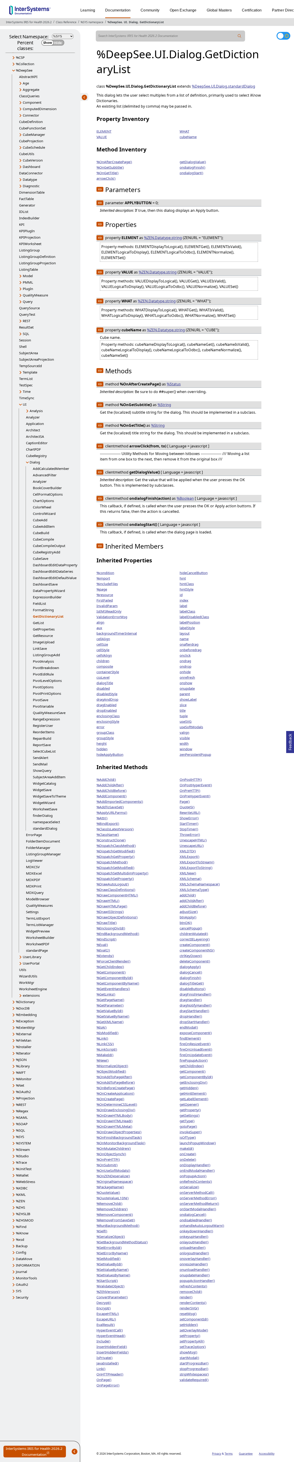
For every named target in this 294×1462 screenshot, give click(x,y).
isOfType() (188, 1137)
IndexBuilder (29, 218)
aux (99, 627)
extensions (31, 995)
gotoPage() (188, 1126)
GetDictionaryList (152, 22)
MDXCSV (33, 867)
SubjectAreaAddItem (49, 777)
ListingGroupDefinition (37, 256)
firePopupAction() (194, 1060)
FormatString (43, 610)
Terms (229, 1454)
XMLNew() (188, 873)
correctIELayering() (195, 939)
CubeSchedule (34, 147)
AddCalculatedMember (51, 468)
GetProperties (44, 629)
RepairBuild (42, 738)
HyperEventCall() (109, 1330)
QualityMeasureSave (49, 712)
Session (25, 340)
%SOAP (22, 1124)
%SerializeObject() (110, 1236)
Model (28, 275)
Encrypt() (103, 1308)
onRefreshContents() (196, 1181)
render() (186, 1297)
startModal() (189, 1357)
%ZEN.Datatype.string (163, 237)
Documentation (117, 10)
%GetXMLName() (110, 1021)
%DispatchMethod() (112, 862)
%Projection (25, 1098)
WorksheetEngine (33, 989)
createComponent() (195, 944)
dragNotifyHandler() (196, 1005)
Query (28, 301)
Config (21, 1252)
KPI (21, 224)
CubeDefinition (31, 121)
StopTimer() (189, 829)
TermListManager (40, 924)
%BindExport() (107, 823)
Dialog (133, 22)
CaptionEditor (37, 443)
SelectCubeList (44, 751)
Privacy (216, 1454)
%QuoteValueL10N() (112, 1198)
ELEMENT (103, 131)
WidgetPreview (38, 931)
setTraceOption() (193, 1346)
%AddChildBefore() (111, 790)
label (183, 605)
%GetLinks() (105, 994)
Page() (185, 801)
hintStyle (186, 589)
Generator (27, 205)
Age (26, 83)
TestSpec (26, 385)
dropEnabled (106, 710)
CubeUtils (26, 153)
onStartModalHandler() (198, 1209)
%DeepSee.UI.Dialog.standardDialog (223, 86)
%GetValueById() (109, 1010)
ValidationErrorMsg (111, 616)
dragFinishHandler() (195, 994)
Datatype (30, 179)
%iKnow (22, 1233)
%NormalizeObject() (112, 1065)
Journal (21, 1271)
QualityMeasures (39, 905)
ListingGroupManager (43, 854)
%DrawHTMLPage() (111, 906)
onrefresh (187, 677)
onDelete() (188, 1159)
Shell (23, 346)
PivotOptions (43, 687)
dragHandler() (191, 999)
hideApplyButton (109, 754)
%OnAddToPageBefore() (115, 1082)
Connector (31, 115)
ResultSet (26, 327)
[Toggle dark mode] (283, 36)
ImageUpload (43, 642)
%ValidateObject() (110, 1286)
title (183, 710)
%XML (21, 1194)
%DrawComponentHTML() (117, 895)
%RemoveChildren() (112, 1209)
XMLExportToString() (196, 867)
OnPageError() (107, 1385)
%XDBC (22, 1188)
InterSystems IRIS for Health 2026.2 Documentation (36, 1451)
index (184, 600)
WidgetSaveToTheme (49, 796)
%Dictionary (25, 1001)
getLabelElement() (194, 1098)
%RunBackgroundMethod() (117, 1225)
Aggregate (31, 89)
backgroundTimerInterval (116, 633)
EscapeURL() (106, 1319)
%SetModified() (108, 1258)
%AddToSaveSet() (110, 807)
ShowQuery (42, 770)
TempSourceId (30, 365)
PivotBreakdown (46, 667)
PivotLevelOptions (47, 680)
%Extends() (105, 955)
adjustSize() (189, 911)
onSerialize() (189, 1187)
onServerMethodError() (198, 1198)
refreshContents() (193, 1286)
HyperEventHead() (110, 1335)
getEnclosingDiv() (193, 1082)
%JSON (21, 1059)
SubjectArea (28, 353)
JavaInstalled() (107, 1363)
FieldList (39, 603)
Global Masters (219, 10)
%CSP (20, 57)
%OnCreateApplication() (115, 1093)
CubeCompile (43, 539)
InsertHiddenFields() (112, 1352)
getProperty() (190, 1110)
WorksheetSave (45, 809)
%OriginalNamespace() (114, 1181)
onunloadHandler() (195, 1269)
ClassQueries (29, 96)
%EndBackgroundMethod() (117, 933)
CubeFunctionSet (32, 128)
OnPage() (103, 1379)
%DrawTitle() (106, 922)
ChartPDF (33, 449)
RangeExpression (46, 719)
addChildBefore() (193, 906)
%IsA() (101, 1027)
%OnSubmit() (107, 1165)
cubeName (188, 136)
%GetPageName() (110, 999)
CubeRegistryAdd (46, 552)
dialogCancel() (191, 972)
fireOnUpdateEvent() (196, 1054)
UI (125, 22)
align (100, 622)
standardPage (37, 950)
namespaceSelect (46, 822)
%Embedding (26, 1014)
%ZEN (20, 1201)
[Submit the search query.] (239, 36)
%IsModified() (107, 1032)
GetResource (43, 635)
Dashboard (31, 166)
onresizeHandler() (194, 1264)
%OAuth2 (23, 1091)
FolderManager (38, 847)
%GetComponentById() (114, 977)
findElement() (190, 1038)
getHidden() (189, 1087)
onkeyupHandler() (194, 1236)
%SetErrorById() (109, 1247)
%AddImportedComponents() (119, 801)
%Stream (23, 1149)
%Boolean (185, 498)
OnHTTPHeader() (109, 1374)
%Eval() (102, 944)
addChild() (188, 895)
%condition (105, 572)
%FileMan (23, 1040)
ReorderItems (43, 732)
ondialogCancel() (193, 1214)
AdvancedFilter (45, 475)
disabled (103, 688)
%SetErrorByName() (112, 1253)
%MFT (20, 1072)
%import (103, 578)
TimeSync (26, 398)
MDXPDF (33, 879)
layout (184, 633)
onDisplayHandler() (195, 1165)
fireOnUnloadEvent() (196, 1049)
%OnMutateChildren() (113, 1148)
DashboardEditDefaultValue (54, 577)
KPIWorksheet (30, 243)
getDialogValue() (193, 161)
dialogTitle (104, 683)
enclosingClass (108, 716)
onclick (185, 655)
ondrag (185, 660)
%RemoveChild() (109, 1203)
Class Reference (66, 22)
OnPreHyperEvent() (195, 796)
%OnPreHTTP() (108, 1159)
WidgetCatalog (44, 783)
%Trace (21, 1162)
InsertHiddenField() (111, 1346)
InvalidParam (107, 605)
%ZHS (20, 1207)
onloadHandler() (193, 1247)
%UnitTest (23, 1168)
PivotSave (40, 700)
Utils (22, 969)
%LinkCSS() (105, 1043)
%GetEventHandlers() (113, 988)
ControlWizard (44, 513)
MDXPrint (33, 886)
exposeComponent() (196, 1032)
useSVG (186, 721)
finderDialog (43, 815)
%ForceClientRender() (113, 961)
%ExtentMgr (25, 1027)
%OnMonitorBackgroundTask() (120, 1143)
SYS (18, 1291)
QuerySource (29, 308)
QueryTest (27, 314)
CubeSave (40, 558)
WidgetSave (42, 789)
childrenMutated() (194, 933)
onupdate (187, 688)
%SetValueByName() (112, 1269)
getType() (187, 1121)
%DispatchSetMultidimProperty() (122, 873)
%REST (21, 1104)
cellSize (102, 644)
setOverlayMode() (194, 1330)
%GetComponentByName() (117, 983)
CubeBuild (41, 532)
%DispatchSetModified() (115, 867)
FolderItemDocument (43, 841)
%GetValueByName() (112, 1016)
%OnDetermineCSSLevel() (116, 1104)
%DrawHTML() (107, 900)
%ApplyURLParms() (111, 812)
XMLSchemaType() (194, 889)
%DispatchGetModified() (115, 851)
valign (184, 732)
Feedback (290, 740)
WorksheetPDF (37, 944)
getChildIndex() (192, 1065)
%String (164, 404)
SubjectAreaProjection (36, 359)
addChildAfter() (192, 900)
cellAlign (103, 638)
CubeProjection (31, 141)
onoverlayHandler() (195, 1258)
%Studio (22, 1156)
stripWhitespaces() (194, 1374)
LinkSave (40, 648)
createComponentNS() (197, 950)
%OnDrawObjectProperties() (118, 1132)
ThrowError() (190, 834)
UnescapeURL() (192, 845)
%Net (20, 1085)
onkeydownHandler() (196, 1231)
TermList (26, 378)
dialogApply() (190, 966)
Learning (87, 10)
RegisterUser (43, 725)
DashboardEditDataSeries (53, 571)
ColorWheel (42, 507)
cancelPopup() (191, 928)
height (101, 743)
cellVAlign (104, 655)
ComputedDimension (40, 108)
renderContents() (193, 1302)
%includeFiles (107, 583)
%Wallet (22, 1175)
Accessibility (266, 1454)
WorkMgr (26, 982)
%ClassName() (107, 834)
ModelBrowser (37, 899)
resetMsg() (188, 1313)
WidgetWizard (44, 802)
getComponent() (193, 1071)
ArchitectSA (35, 436)
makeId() (187, 1148)
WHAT (184, 131)
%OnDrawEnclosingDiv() (115, 1110)
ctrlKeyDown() (191, 955)
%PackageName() (110, 1187)
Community (150, 10)
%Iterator (23, 1053)
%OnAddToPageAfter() (114, 1076)
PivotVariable (43, 706)
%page (101, 589)
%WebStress (25, 1181)
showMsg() (188, 1352)
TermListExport (38, 918)
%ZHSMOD (25, 1220)
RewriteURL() (190, 812)
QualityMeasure (35, 295)
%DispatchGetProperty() (115, 856)
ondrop (185, 666)
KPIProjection (29, 237)
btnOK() (186, 922)
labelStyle (187, 627)
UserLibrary (32, 956)
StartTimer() (189, 823)
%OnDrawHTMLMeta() (114, 1126)
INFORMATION (28, 1265)
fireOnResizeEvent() (195, 1043)
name (184, 638)
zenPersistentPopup (195, 754)
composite (104, 666)
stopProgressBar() (194, 1368)
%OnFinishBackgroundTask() (119, 1137)
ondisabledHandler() (196, 1220)
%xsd (20, 1239)
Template (30, 372)
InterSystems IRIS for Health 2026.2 (29, 22)
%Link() (102, 1038)
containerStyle (107, 672)
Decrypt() (103, 1302)
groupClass (105, 732)
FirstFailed (104, 600)
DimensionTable (32, 192)
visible (185, 738)
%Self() (101, 1231)
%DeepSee (114, 22)
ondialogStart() (191, 172)
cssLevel (103, 677)
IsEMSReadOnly (109, 611)
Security (22, 1297)
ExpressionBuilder (47, 597)
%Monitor (23, 1079)
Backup (22, 1246)
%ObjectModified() (111, 1071)
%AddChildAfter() (110, 785)
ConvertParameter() (112, 1297)
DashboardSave (45, 584)
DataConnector (31, 173)
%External (23, 1034)
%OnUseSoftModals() (113, 1170)
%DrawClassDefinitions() (115, 889)
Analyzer (33, 417)
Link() (100, 1368)
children (102, 660)
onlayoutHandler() (194, 1242)
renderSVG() (189, 1308)
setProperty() (190, 1335)
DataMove (24, 1258)
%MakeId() (104, 1054)
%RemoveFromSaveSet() (115, 1220)
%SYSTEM (23, 1143)
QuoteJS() (187, 807)
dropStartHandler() (194, 1021)
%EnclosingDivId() (110, 928)
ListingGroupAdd (46, 655)
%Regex (22, 1111)
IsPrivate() (104, 1357)
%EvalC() (103, 950)
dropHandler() (191, 1016)
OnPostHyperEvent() (196, 785)
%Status (174, 384)
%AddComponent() (111, 796)
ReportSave (42, 744)
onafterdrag (189, 644)
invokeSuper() (191, 1132)
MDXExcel (34, 873)
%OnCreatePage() (110, 1098)
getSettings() (190, 1115)
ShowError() (189, 818)
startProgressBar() (194, 1363)
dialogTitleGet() (192, 983)
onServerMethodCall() (197, 1192)
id (181, 594)
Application (35, 423)
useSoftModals (191, 727)
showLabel (188, 699)
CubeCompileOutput (49, 545)
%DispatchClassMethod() (116, 845)
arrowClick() (106, 178)
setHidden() (189, 1324)
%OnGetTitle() (107, 172)
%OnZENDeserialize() (113, 1176)
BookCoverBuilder (47, 487)
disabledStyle (106, 694)
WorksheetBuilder (40, 937)
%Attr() (101, 818)
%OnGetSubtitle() (110, 167)
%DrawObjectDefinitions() (117, 917)
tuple (184, 716)
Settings (32, 912)
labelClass (187, 611)
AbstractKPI (28, 76)
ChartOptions (43, 500)
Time (27, 391)
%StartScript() (107, 1280)
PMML (28, 282)
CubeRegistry (36, 455)
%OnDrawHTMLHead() (114, 1121)
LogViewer (34, 860)
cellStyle (102, 649)
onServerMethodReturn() (199, 1203)
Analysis (36, 410)
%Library (23, 1066)
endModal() (189, 1027)
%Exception (25, 1021)
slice (183, 705)
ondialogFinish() (192, 167)
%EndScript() (106, 939)
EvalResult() (105, 1324)
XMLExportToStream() (197, 862)
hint (183, 578)
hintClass (187, 583)
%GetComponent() (111, 972)
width (184, 743)
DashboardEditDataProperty (55, 565)
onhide (185, 672)
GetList (38, 622)
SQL (26, 333)
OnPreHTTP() (190, 790)
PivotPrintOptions (47, 693)
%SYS (20, 1136)
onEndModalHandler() (197, 1170)
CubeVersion (33, 160)
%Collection (25, 63)
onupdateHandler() (195, 1275)
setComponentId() (194, 1319)
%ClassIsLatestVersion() (115, 829)
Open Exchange (183, 10)
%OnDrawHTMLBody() (114, 1115)
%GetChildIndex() (110, 966)
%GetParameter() (110, 1005)
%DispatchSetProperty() (115, 878)
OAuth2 (22, 1284)
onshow (186, 683)
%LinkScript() (106, 1049)
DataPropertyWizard (49, 590)
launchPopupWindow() (198, 1143)
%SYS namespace (92, 22)
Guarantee (246, 1454)
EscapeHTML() (107, 1313)
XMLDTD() (188, 851)
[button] (99, 189)
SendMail (40, 764)
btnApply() (188, 917)
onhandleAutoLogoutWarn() (202, 1225)
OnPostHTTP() (191, 779)
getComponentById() (196, 1076)
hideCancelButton (194, 572)
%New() (102, 1060)
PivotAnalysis (43, 661)
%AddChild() (106, 779)
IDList (23, 211)
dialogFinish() (190, 977)
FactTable (26, 198)
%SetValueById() (109, 1264)
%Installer (23, 1046)
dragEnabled (106, 705)
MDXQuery (35, 892)
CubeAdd (40, 520)
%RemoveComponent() (114, 1214)
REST (26, 320)
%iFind (21, 1226)
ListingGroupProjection (37, 263)
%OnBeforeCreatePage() (115, 1087)
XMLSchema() (190, 878)
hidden (101, 749)
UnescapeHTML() (193, 840)
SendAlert (40, 757)
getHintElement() (193, 1093)
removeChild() (191, 1291)
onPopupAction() (193, 1176)
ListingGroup (29, 250)
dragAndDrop (107, 699)
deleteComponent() (195, 961)
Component (32, 102)
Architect (33, 430)
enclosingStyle (107, 721)
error (100, 727)
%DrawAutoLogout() (112, 884)
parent (185, 694)
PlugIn (28, 288)
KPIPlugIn (27, 231)
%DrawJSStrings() (110, 911)
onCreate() (188, 1154)
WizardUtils (28, 976)
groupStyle (105, 738)
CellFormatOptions (48, 494)
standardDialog (45, 828)
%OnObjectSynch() (111, 1154)
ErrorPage (34, 834)
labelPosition (190, 622)
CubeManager (34, 134)
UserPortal (31, 963)
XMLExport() (189, 856)
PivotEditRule (43, 674)
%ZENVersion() (108, 1291)
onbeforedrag (190, 649)
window (186, 749)
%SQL (20, 1130)
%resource (104, 594)
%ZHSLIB (23, 1213)
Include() (103, 1341)
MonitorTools (26, 1278)
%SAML (22, 1117)
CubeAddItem (44, 526)
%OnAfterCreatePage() (114, 161)
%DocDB (23, 1008)
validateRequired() (194, 1379)
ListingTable (28, 269)
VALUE (101, 136)
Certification (252, 10)
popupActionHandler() (197, 1280)
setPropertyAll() (192, 1341)
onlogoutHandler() (194, 1253)
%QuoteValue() (108, 1192)
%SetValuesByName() (113, 1275)
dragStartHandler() (194, 1010)
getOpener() (189, 1104)
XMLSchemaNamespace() (200, 884)
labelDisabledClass (194, 616)
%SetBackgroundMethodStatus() (122, 1242)
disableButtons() (193, 988)
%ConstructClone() (111, 840)
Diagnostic (31, 186)
